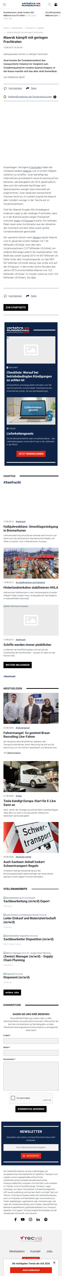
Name (6, 1047)
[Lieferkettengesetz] (31, 410)
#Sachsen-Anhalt (23, 857)
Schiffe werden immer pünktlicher (27, 645)
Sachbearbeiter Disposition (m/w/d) (28, 939)
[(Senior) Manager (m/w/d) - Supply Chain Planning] (27, 953)
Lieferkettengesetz (20, 433)
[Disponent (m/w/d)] (13, 974)
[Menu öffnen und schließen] (5, 4)
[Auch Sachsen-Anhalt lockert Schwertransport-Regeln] (31, 837)
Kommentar (8, 1059)
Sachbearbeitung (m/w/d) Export (26, 901)
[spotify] (45, 1219)
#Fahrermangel (23, 728)
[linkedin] (38, 1219)
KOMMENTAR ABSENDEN (31, 1109)
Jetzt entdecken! (31, 1270)
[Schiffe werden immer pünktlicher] (31, 620)
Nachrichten (17, 28)
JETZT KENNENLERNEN (31, 453)
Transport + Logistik (35, 28)
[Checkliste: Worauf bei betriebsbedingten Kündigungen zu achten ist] (31, 350)
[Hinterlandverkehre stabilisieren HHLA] (31, 563)
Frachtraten (35, 167)
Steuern (37, 237)
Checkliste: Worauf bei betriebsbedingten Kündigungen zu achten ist (29, 376)
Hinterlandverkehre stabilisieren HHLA (30, 587)
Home (6, 28)
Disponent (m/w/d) (16, 977)
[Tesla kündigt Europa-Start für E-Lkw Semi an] (31, 776)
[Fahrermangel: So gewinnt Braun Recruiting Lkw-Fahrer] (31, 708)
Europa (29, 220)
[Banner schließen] (53, 1262)
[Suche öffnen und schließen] (49, 4)
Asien (17, 220)
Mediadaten (17, 1251)
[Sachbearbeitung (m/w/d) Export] (19, 898)
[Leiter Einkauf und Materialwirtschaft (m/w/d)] (25, 915)
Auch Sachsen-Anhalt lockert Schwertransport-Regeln (24, 863)
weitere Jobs (12, 992)
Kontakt (35, 1251)
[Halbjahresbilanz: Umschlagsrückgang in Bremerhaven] (31, 502)
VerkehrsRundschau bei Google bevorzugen (30, 96)
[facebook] (15, 1219)
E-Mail (6, 1035)
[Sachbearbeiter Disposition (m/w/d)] (20, 936)
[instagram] (30, 1219)
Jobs (49, 1251)
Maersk (27, 170)
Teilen (34, 88)
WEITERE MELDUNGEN (17, 665)
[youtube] (23, 1219)
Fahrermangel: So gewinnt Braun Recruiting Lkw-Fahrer (26, 734)
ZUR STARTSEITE (16, 307)
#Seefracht (12, 482)
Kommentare (15, 88)
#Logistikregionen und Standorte (30, 582)
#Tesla (19, 796)
